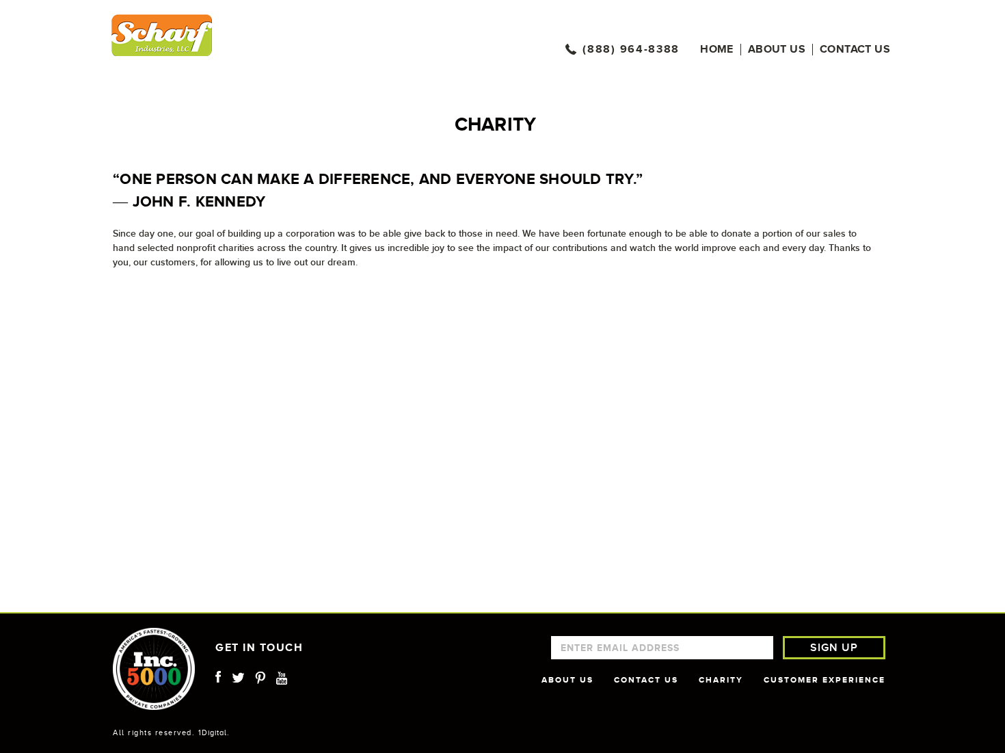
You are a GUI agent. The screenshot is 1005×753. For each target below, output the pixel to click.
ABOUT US (567, 680)
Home (717, 49)
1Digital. (214, 732)
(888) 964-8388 (631, 49)
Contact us (855, 49)
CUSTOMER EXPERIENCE (824, 680)
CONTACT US (646, 680)
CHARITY (721, 680)
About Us (776, 49)
